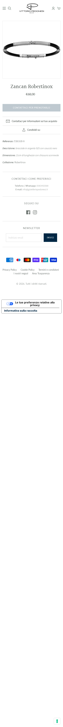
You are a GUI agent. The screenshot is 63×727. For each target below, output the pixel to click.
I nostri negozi (21, 273)
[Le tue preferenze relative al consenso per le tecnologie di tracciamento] (57, 721)
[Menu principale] (4, 8)
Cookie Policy (27, 269)
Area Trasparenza (41, 273)
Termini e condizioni (48, 269)
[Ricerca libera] (9, 8)
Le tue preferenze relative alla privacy (35, 304)
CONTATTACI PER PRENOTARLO (31, 107)
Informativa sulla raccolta (20, 310)
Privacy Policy (10, 269)
